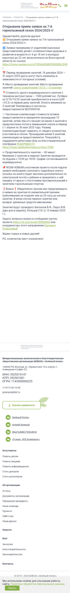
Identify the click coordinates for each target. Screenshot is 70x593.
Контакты (7, 563)
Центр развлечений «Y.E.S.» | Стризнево (38, 87)
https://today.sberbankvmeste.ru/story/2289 (28, 147)
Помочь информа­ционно (15, 466)
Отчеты (6, 491)
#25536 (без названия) (48, 5)
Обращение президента (15, 501)
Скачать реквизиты (23, 405)
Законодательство (12, 554)
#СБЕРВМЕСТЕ (26, 144)
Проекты (7, 511)
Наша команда (10, 506)
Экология (7, 544)
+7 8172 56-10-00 (11, 387)
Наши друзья (9, 521)
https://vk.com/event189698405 (31, 222)
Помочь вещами (11, 461)
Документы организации (15, 496)
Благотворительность (14, 549)
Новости (7, 530)
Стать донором (10, 471)
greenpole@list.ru (11, 392)
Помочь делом (10, 456)
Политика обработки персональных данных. (38, 584)
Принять (12, 588)
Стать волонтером (12, 476)
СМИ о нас (8, 516)
